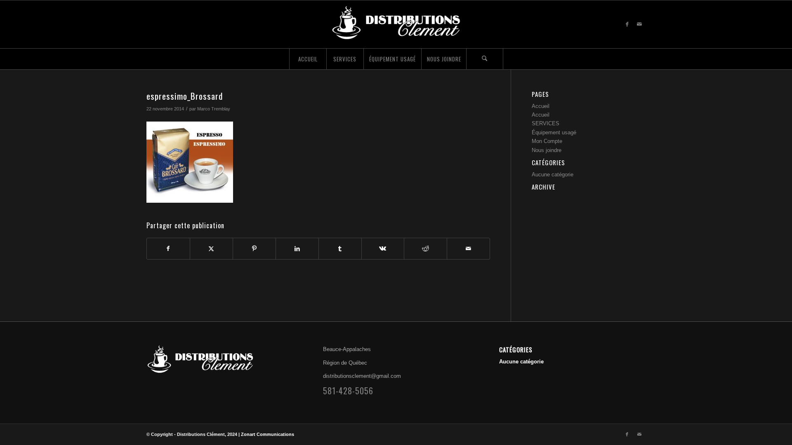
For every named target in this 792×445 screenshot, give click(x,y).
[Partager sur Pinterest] (254, 248)
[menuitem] (307, 59)
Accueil (540, 106)
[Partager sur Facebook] (168, 248)
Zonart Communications (267, 434)
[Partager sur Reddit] (425, 248)
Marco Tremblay (213, 108)
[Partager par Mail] (468, 248)
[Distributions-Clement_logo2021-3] (396, 24)
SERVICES (545, 123)
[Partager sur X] (211, 248)
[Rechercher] (484, 59)
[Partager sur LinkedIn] (297, 248)
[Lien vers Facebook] (627, 24)
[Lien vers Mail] (639, 24)
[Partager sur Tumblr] (340, 248)
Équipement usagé (554, 132)
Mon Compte (547, 141)
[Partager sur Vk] (383, 248)
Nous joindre (546, 150)
